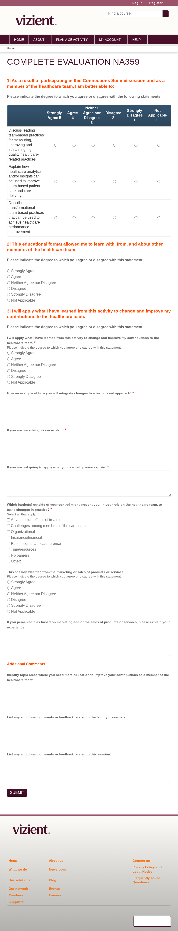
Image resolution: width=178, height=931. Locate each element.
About (38, 39)
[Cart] (167, 4)
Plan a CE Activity (72, 39)
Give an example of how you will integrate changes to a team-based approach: (69, 393)
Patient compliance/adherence (36, 544)
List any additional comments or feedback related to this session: (59, 754)
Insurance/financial (26, 538)
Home (19, 39)
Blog (52, 880)
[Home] (34, 20)
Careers (55, 895)
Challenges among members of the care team (48, 526)
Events (54, 888)
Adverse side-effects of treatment (37, 520)
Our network (18, 888)
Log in (137, 3)
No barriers (20, 555)
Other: (16, 561)
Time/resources (23, 549)
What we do (18, 869)
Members (16, 895)
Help (136, 39)
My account (110, 39)
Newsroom (57, 869)
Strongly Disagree (26, 294)
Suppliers (16, 902)
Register (155, 3)
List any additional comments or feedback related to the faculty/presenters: (67, 717)
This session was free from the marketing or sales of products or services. (65, 572)
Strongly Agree (23, 271)
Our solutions (19, 880)
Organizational (23, 532)
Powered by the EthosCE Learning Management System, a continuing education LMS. (152, 921)
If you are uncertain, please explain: (35, 430)
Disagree (18, 288)
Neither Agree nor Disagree (33, 283)
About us (56, 860)
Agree (16, 277)
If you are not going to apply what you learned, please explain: (56, 467)
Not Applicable (23, 300)
